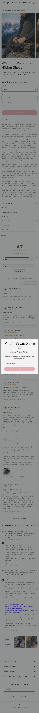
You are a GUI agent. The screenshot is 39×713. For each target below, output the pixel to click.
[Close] (35, 341)
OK (19, 369)
